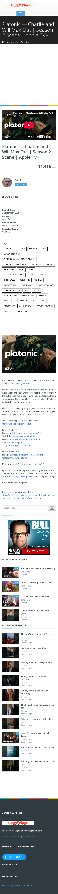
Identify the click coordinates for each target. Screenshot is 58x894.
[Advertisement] (29, 74)
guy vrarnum (10, 285)
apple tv (42, 295)
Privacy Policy (29, 836)
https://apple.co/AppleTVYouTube (17, 423)
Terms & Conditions (11, 836)
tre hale (38, 280)
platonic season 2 (37, 248)
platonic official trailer (15, 264)
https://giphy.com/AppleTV (20, 445)
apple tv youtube (45, 306)
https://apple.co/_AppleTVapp (15, 476)
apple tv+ (24, 301)
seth (21, 269)
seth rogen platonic (13, 275)
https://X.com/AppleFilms (15, 458)
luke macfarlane (45, 285)
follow (21, 184)
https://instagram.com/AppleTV (26, 433)
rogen (30, 269)
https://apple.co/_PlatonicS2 (19, 383)
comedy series (22, 311)
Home (5, 42)
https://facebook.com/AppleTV (26, 439)
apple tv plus (38, 301)
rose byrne (25, 280)
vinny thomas (27, 285)
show (36, 290)
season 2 (21, 248)
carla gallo (9, 280)
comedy (7, 311)
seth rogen (9, 269)
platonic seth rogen (36, 275)
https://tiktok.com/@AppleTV (22, 436)
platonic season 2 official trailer (19, 259)
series (26, 290)
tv (14, 301)
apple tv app (9, 306)
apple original (25, 306)
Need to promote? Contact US (18, 885)
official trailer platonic (42, 264)
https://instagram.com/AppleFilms (27, 454)
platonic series (10, 295)
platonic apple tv (12, 290)
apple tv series (28, 295)
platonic (8, 248)
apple (6, 301)
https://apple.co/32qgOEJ (33, 464)
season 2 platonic (12, 254)
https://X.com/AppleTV (14, 442)
